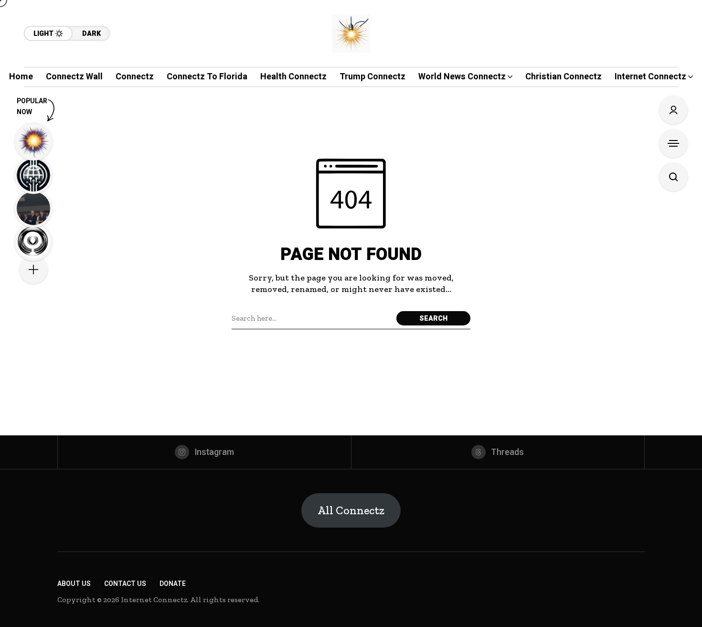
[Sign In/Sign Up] (673, 110)
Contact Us (125, 584)
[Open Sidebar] (673, 143)
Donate (173, 584)
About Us (74, 584)
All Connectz (351, 510)
